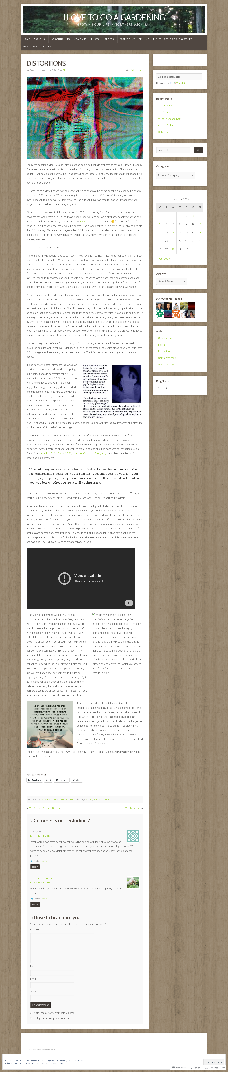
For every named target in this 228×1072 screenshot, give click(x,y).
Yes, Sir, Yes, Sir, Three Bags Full (45, 808)
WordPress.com (167, 364)
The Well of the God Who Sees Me (172, 39)
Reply (35, 867)
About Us (39, 39)
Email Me (144, 39)
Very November (133, 808)
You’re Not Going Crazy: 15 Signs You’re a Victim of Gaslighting (73, 453)
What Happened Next (169, 118)
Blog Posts (54, 799)
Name (33, 966)
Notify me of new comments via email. (55, 1012)
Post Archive (127, 39)
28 (173, 249)
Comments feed (167, 358)
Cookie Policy (58, 1063)
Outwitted (163, 132)
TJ (64, 70)
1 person (44, 861)
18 (200, 232)
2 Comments (136, 70)
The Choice (164, 112)
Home (26, 39)
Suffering (105, 799)
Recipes (109, 39)
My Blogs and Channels (37, 46)
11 (200, 224)
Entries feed (164, 351)
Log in (161, 344)
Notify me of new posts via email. (52, 1018)
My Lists (94, 39)
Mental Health (67, 799)
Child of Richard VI (168, 125)
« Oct (159, 258)
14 (173, 232)
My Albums (80, 39)
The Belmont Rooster (42, 878)
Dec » (167, 258)
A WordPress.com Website (41, 1049)
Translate (181, 83)
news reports (87, 221)
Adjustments (165, 105)
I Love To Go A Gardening (114, 17)
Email (33, 978)
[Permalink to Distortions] (85, 118)
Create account (166, 338)
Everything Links (60, 39)
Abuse (44, 799)
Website (34, 991)
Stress (97, 799)
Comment (36, 929)
